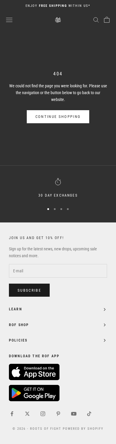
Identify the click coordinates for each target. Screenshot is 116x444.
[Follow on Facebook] (12, 414)
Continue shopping (58, 116)
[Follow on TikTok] (89, 414)
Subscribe (29, 290)
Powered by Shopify (83, 429)
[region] (58, 188)
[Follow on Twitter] (27, 414)
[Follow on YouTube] (74, 414)
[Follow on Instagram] (43, 414)
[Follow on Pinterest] (58, 414)
